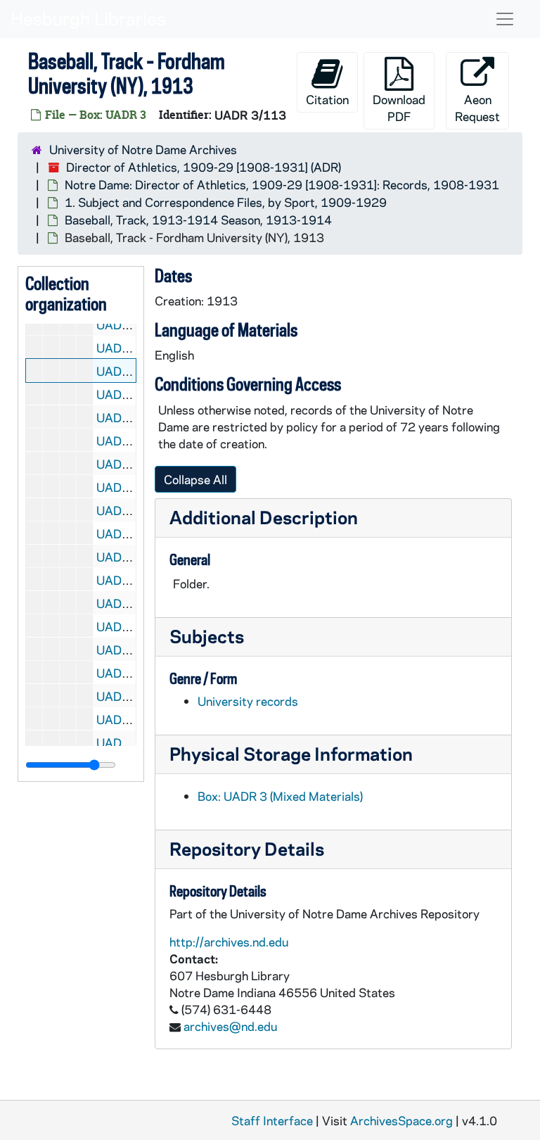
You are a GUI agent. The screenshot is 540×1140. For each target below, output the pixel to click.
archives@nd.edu (230, 1026)
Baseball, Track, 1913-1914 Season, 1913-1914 (198, 219)
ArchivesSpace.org (401, 1120)
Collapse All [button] (195, 479)
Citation (327, 99)
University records (248, 701)
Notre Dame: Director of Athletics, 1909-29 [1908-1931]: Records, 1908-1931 (282, 184)
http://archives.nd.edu (228, 941)
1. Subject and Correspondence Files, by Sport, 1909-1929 (226, 202)
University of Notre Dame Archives (143, 149)
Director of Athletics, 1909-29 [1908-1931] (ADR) (203, 167)
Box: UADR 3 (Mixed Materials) (280, 796)
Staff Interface (272, 1120)
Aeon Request (477, 107)
